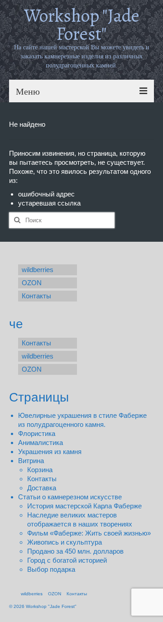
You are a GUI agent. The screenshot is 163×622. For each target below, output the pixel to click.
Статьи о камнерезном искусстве (70, 497)
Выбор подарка (51, 569)
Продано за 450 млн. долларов (75, 551)
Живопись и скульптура (64, 542)
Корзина (40, 470)
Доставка (41, 488)
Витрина (31, 460)
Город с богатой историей (67, 560)
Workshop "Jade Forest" (81, 24)
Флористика (36, 433)
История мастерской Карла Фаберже (84, 506)
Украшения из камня (50, 451)
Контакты (42, 479)
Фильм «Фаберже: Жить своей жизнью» (89, 533)
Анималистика (40, 442)
